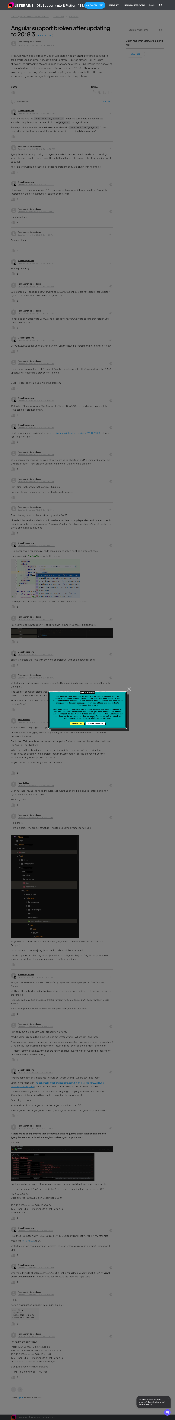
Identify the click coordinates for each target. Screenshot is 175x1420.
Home (21, 5)
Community (114, 5)
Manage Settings (95, 723)
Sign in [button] (152, 5)
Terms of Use (102, 714)
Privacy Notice (81, 714)
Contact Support (94, 5)
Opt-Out (106, 718)
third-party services (68, 716)
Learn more (93, 705)
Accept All (77, 723)
